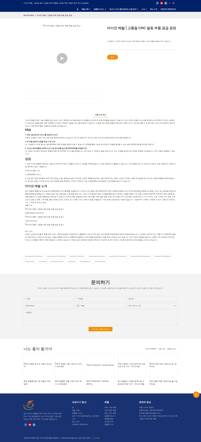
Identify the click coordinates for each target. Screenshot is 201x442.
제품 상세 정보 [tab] (100, 115)
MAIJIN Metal (29, 15)
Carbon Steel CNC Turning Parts (56, 256)
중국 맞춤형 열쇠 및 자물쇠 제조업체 (37, 382)
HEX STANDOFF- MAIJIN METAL (97, 382)
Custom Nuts (42, 261)
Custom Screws (29, 261)
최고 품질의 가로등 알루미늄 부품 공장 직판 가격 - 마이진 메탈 (131, 382)
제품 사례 (162, 349)
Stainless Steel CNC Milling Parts (140, 256)
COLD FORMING (151, 349)
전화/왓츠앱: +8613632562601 (151, 410)
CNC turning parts (100, 261)
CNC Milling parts (85, 261)
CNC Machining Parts (57, 261)
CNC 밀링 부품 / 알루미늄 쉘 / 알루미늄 (163, 382)
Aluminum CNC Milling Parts (163, 256)
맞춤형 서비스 (171, 349)
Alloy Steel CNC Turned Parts (33, 256)
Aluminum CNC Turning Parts (117, 256)
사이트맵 (95, 438)
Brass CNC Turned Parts (77, 256)
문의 (112, 57)
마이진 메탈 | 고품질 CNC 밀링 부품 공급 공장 (54, 15)
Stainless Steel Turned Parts (97, 256)
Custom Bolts (72, 261)
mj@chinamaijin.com (152, 413)
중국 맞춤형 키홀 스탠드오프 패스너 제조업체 (68, 382)
